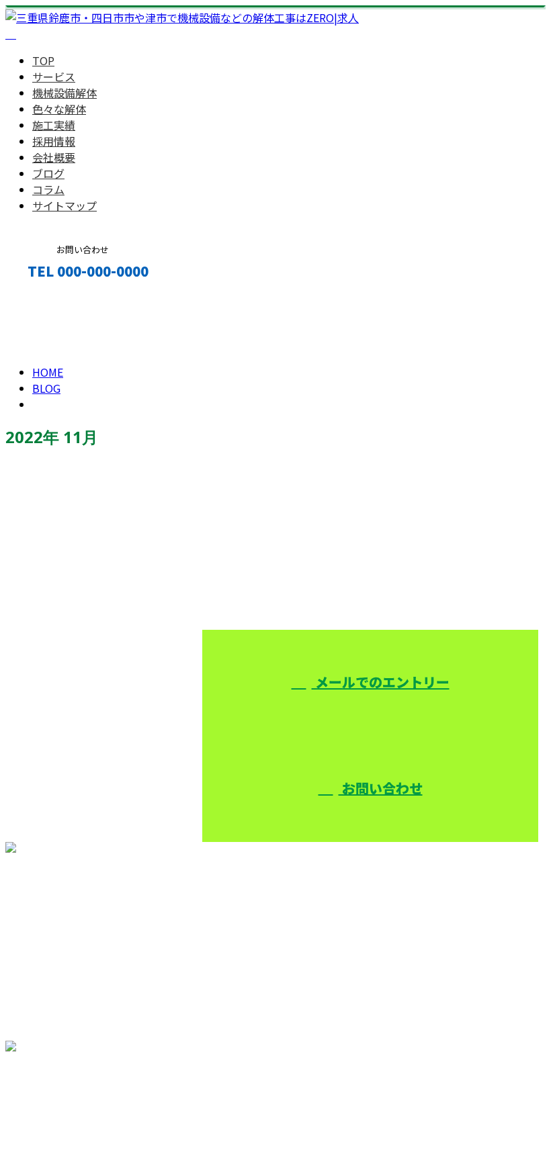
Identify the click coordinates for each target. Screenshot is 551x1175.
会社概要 (53, 157)
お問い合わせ (381, 788)
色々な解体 (59, 109)
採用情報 (53, 141)
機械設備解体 (64, 93)
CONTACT (52, 299)
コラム (48, 189)
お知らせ (80, 572)
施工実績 (53, 125)
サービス (53, 76)
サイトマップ (64, 205)
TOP (43, 60)
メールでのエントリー (381, 682)
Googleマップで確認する (71, 1103)
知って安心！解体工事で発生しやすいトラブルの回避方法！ (177, 499)
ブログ (48, 173)
